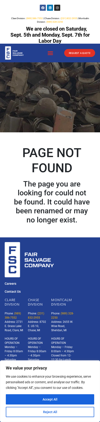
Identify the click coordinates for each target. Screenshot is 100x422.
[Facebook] (43, 8)
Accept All (50, 399)
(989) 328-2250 (55, 22)
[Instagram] (57, 8)
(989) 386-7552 (34, 18)
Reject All (50, 412)
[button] (50, 53)
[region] (50, 391)
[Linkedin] (50, 8)
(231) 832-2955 (69, 18)
